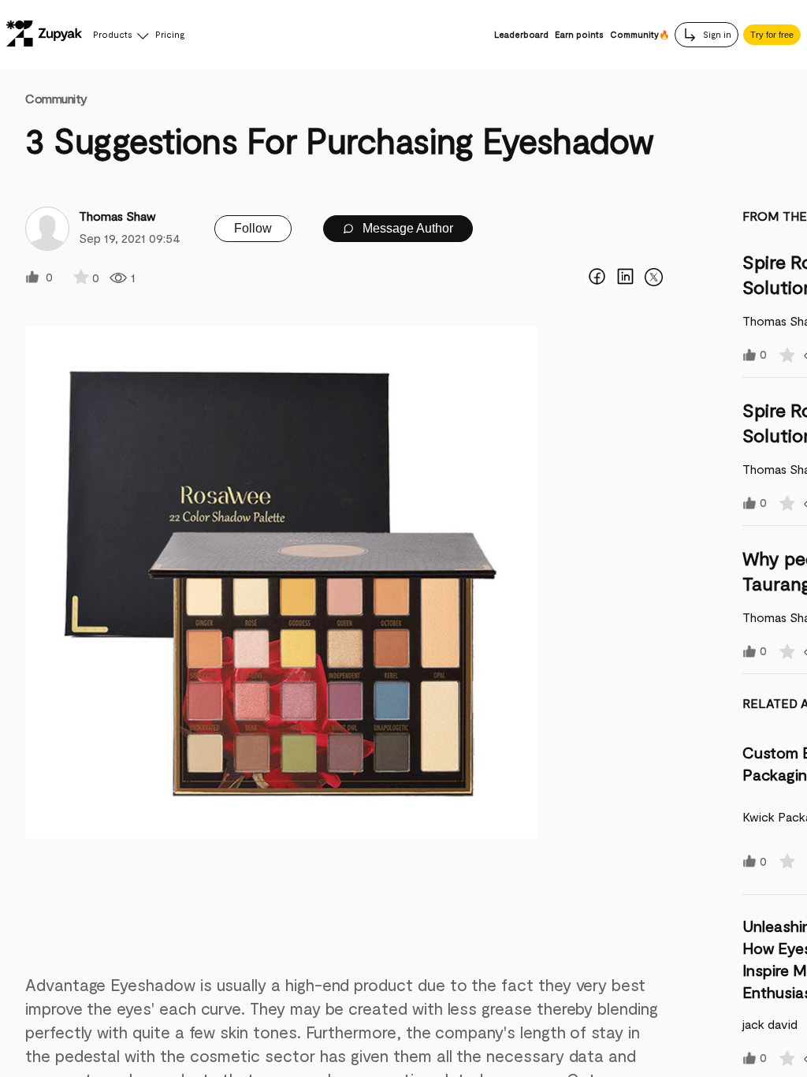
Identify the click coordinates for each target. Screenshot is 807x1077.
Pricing (169, 34)
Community (56, 98)
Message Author (406, 228)
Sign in (716, 34)
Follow (253, 228)
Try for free (772, 34)
